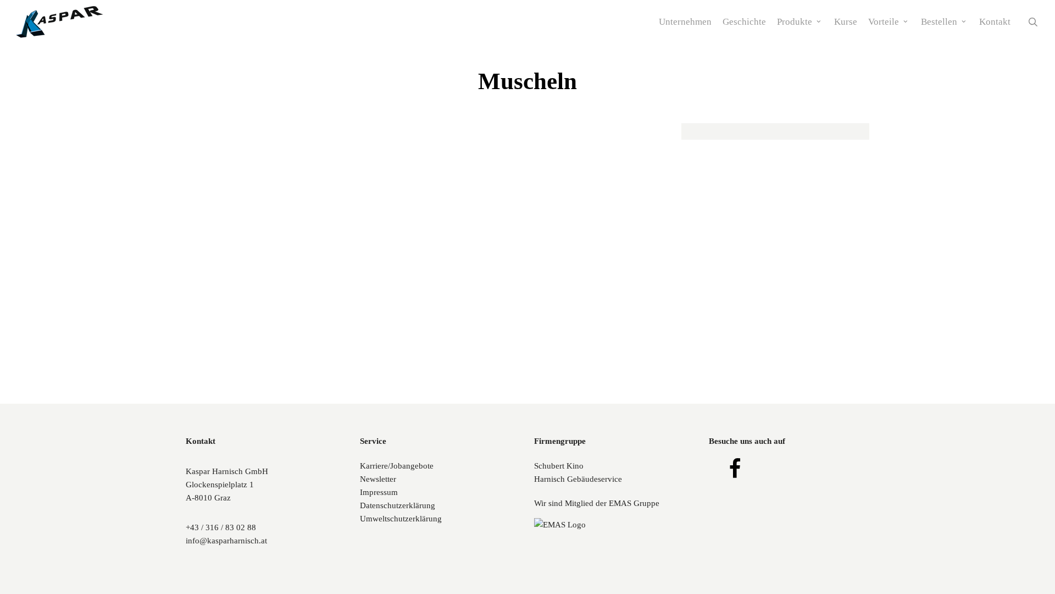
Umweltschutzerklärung (401, 518)
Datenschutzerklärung (397, 505)
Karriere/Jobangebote (397, 465)
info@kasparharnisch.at (226, 540)
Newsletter (378, 479)
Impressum (379, 492)
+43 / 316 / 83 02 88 (221, 527)
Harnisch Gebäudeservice (578, 479)
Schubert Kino (559, 465)
